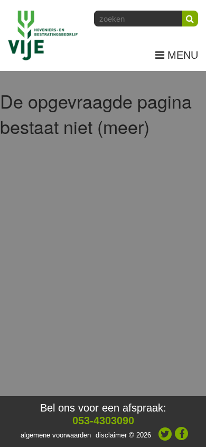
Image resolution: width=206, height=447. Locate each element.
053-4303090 (103, 420)
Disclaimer (111, 435)
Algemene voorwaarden (56, 435)
